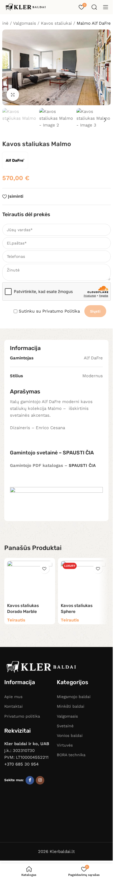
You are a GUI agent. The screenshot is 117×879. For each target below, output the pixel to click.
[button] (8, 67)
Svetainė (65, 726)
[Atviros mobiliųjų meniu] (105, 7)
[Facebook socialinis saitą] (30, 780)
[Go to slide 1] (48, 99)
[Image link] (41, 666)
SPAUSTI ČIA (78, 453)
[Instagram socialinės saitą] (40, 780)
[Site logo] (25, 6)
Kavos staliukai (56, 23)
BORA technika (71, 754)
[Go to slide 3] (59, 99)
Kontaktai (13, 706)
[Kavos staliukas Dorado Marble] (29, 580)
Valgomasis (67, 716)
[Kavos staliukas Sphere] (83, 580)
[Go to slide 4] (65, 99)
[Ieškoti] (94, 7)
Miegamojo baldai (74, 696)
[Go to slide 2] (53, 99)
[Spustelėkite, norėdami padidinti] (13, 94)
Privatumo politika (22, 716)
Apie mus (13, 696)
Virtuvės (65, 745)
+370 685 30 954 (21, 764)
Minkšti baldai (70, 706)
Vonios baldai (70, 735)
